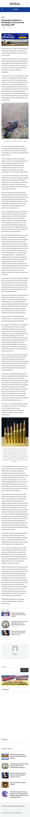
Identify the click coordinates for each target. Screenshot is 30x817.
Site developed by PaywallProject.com (13, 806)
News (3, 17)
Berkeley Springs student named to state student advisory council (18, 633)
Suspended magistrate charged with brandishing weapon (18, 614)
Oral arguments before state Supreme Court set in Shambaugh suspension (19, 623)
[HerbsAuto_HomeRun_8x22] (15, 676)
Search (4, 667)
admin (4, 27)
